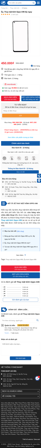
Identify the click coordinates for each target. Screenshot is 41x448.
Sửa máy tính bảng (13, 418)
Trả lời (7, 333)
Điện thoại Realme (7, 405)
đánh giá (25, 287)
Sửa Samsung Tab (32, 418)
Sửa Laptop (17, 420)
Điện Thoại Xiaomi (33, 403)
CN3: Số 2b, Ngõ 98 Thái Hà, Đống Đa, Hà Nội (21, 194)
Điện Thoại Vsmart (7, 407)
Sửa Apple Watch (6, 420)
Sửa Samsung (27, 414)
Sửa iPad (23, 418)
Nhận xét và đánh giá (9, 339)
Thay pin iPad (26, 424)
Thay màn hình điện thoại (22, 407)
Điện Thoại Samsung (20, 405)
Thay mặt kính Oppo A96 (14, 259)
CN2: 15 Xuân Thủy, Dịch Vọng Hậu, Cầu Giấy (18, 379)
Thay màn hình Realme (31, 432)
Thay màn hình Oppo (16, 432)
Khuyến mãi (11, 84)
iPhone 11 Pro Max (7, 414)
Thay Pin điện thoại (14, 409)
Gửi (20, 115)
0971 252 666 (12, 184)
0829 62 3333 (12, 196)
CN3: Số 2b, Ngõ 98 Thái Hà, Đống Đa (15, 384)
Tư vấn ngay (20, 105)
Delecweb (37, 439)
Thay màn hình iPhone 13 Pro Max (28, 426)
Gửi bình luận (20, 358)
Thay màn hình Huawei (8, 434)
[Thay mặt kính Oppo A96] (20, 55)
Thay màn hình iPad (27, 420)
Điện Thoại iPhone (21, 403)
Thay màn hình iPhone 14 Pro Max (12, 428)
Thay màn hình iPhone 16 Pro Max (20, 430)
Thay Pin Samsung (30, 412)
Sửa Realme (29, 416)
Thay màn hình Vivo (23, 434)
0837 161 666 (12, 191)
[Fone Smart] (2, 3)
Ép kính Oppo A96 (30, 259)
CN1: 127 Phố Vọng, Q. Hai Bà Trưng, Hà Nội (20, 182)
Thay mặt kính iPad (28, 422)
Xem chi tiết (21, 172)
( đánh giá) (14, 14)
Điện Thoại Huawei (33, 405)
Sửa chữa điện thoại (7, 403)
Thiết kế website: (28, 439)
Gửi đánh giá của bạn (20, 300)
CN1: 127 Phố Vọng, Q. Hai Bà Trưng (15, 374)
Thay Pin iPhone (17, 411)
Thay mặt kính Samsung (16, 412)
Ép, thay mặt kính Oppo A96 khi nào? (17, 243)
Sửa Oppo (9, 416)
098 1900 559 (17, 122)
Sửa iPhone (18, 414)
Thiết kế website (19, 416)
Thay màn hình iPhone (28, 409)
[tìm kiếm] (33, 3)
